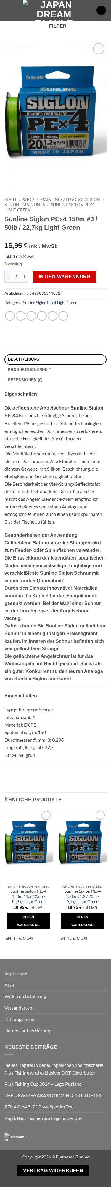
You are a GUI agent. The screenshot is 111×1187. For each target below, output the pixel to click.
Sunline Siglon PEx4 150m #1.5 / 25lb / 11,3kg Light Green (28, 896)
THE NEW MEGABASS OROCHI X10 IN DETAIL (53, 1095)
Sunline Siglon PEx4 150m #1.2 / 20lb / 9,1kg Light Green (83, 896)
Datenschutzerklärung (27, 1030)
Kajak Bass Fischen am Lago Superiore (42, 1118)
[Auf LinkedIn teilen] (63, 316)
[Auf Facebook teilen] (20, 316)
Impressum (15, 973)
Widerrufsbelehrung (25, 996)
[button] (8, 10)
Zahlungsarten (19, 1019)
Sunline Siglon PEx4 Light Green (50, 302)
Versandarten (18, 1007)
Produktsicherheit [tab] (29, 369)
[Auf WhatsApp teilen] (10, 316)
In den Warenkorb (65, 276)
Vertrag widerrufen (53, 1170)
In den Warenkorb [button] (28, 920)
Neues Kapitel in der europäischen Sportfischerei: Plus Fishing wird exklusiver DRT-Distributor (54, 1068)
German (17, 1137)
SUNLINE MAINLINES (24, 204)
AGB (9, 985)
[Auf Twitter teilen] (31, 316)
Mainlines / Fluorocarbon (70, 199)
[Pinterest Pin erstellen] (52, 316)
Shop (28, 199)
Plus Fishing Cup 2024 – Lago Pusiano (43, 1084)
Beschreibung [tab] (24, 359)
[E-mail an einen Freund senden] (42, 316)
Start (10, 199)
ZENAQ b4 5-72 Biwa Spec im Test (39, 1106)
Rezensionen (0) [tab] (25, 380)
